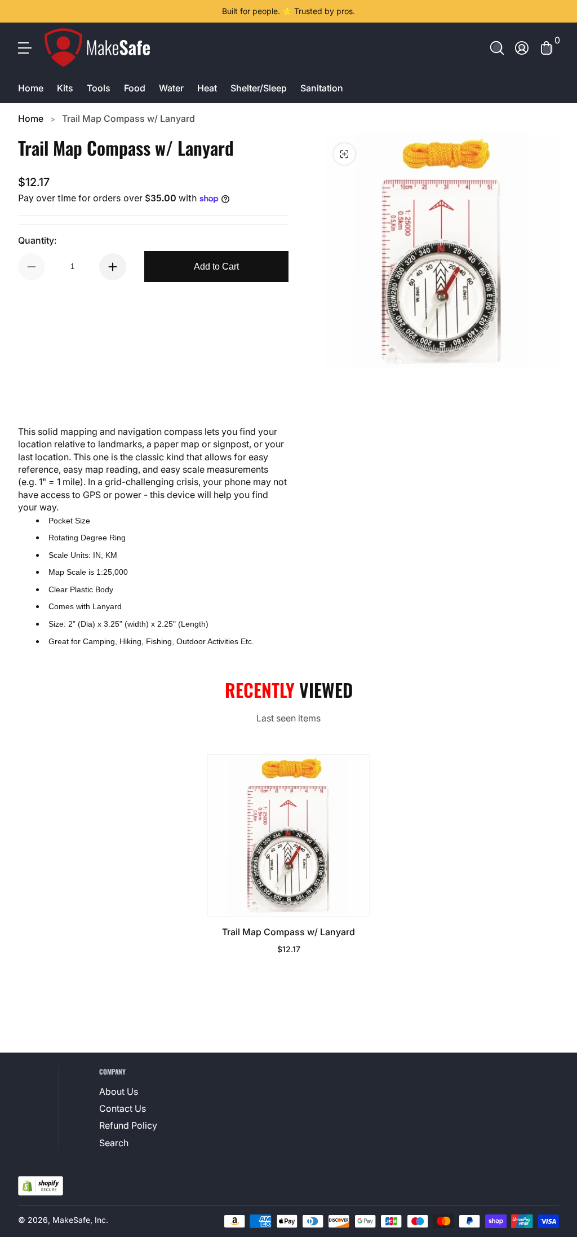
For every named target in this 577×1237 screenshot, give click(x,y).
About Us (118, 1091)
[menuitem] (135, 1091)
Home (30, 88)
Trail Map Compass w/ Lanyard (128, 118)
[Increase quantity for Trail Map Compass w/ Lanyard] (112, 266)
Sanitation (321, 88)
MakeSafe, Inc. (80, 1220)
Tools (98, 88)
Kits (65, 88)
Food (134, 88)
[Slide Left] (117, 11)
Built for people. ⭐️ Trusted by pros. (288, 11)
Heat (207, 88)
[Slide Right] (460, 11)
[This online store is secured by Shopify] (40, 1186)
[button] (497, 48)
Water (171, 88)
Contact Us (122, 1108)
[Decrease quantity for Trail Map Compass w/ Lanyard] (31, 266)
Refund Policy (128, 1125)
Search (113, 1142)
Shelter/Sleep (258, 88)
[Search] (497, 48)
